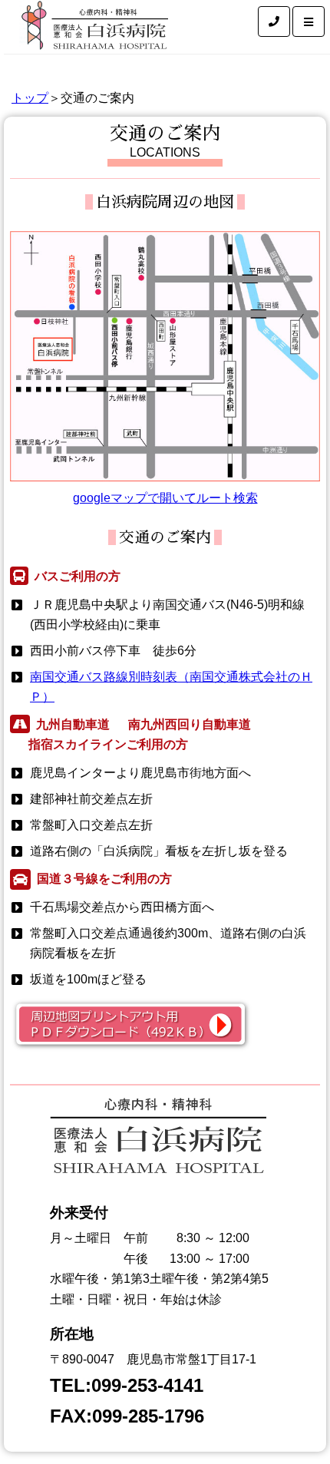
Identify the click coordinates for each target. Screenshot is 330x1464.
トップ (30, 97)
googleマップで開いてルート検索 (165, 497)
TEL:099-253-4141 (126, 1385)
